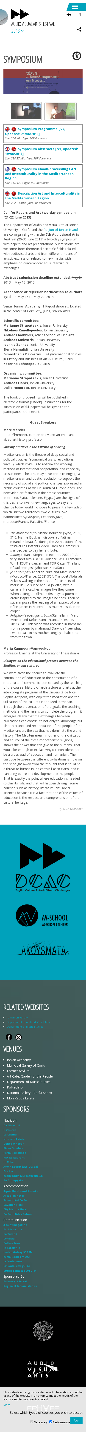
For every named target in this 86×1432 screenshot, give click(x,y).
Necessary (40, 1422)
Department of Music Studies (25, 1026)
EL (80, 14)
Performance (61, 1422)
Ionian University (17, 1017)
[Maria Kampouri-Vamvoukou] (60, 111)
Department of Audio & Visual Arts (28, 1022)
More (6, 1405)
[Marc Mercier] (26, 111)
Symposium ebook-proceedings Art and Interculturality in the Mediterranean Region (40, 173)
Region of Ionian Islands (61, 229)
